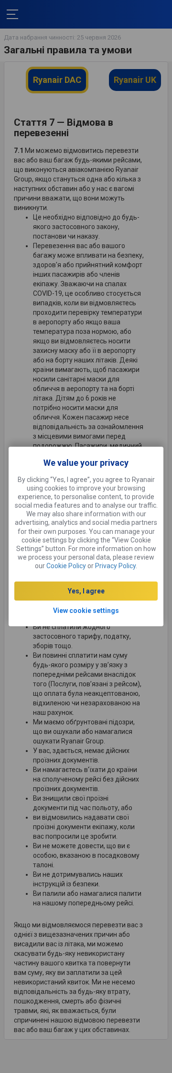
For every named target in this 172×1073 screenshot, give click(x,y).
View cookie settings (86, 610)
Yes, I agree (86, 591)
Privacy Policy (115, 566)
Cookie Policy (66, 566)
